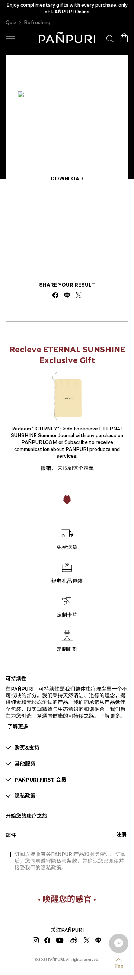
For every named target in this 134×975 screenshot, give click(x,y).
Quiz (11, 22)
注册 (121, 835)
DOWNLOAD (67, 179)
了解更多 (17, 727)
